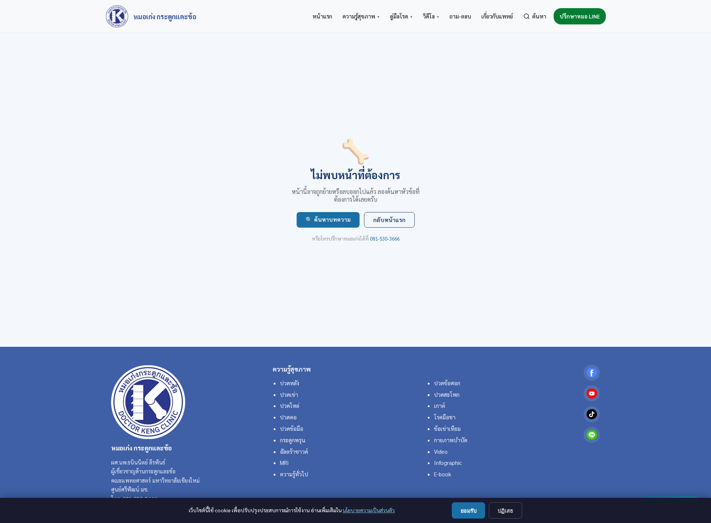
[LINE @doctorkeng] (592, 435)
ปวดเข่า (289, 394)
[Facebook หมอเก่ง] (592, 373)
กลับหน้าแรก (389, 220)
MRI (284, 462)
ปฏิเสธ (505, 511)
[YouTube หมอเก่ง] (592, 393)
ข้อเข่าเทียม (447, 428)
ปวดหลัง (289, 383)
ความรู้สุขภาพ (361, 16)
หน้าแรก (322, 16)
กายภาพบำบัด (450, 440)
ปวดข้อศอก (447, 383)
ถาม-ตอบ (460, 16)
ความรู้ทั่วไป (294, 474)
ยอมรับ (469, 511)
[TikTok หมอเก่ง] (592, 414)
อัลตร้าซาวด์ (294, 451)
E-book (442, 474)
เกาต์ (439, 405)
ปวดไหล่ (289, 405)
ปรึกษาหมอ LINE (580, 16)
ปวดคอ (288, 417)
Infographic (448, 462)
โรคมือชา (444, 417)
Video (441, 451)
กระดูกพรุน (293, 440)
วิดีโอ (431, 16)
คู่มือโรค (401, 16)
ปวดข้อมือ (291, 428)
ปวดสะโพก (447, 394)
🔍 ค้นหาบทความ (328, 219)
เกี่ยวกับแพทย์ (497, 16)
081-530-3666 (385, 238)
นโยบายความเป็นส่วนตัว (369, 510)
